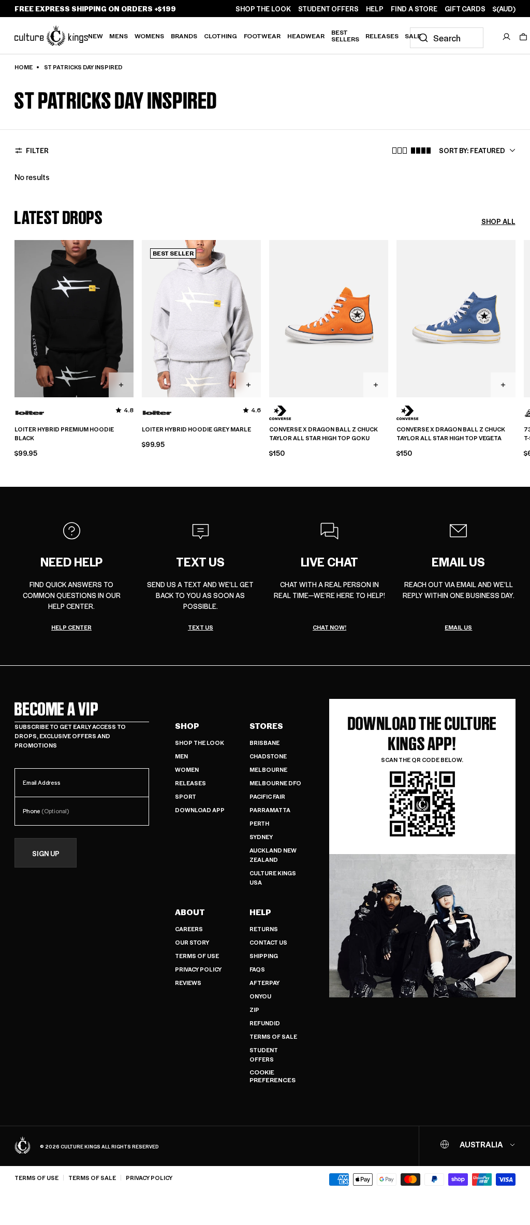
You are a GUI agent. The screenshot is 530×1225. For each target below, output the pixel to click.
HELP (375, 8)
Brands (184, 36)
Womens (149, 36)
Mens (118, 36)
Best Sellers (345, 35)
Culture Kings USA (272, 878)
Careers (189, 928)
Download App (200, 809)
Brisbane (264, 742)
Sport (185, 796)
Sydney (261, 836)
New (95, 36)
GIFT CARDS (465, 8)
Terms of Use (197, 955)
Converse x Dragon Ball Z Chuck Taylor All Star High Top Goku (323, 433)
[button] (523, 37)
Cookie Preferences (272, 1076)
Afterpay (264, 982)
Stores (266, 726)
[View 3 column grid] (399, 150)
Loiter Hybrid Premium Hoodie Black (64, 433)
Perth (259, 823)
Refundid (264, 1023)
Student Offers (263, 1054)
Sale (413, 36)
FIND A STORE (414, 8)
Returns (263, 928)
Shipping (263, 955)
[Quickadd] (121, 384)
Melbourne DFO (275, 783)
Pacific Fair (267, 796)
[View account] (507, 37)
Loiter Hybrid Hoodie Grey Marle (196, 429)
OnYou (260, 996)
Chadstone (268, 756)
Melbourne (268, 769)
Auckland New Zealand (273, 855)
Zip (254, 1009)
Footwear (262, 36)
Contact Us (268, 942)
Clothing (220, 36)
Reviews (188, 982)
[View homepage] (51, 35)
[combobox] (446, 37)
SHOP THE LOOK (263, 8)
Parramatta (269, 809)
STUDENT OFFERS (328, 8)
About (190, 912)
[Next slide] (515, 336)
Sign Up (46, 853)
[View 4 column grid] (421, 150)
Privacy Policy (198, 969)
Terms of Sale (273, 1036)
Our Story (192, 942)
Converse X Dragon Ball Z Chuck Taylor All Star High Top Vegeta (450, 433)
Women (187, 769)
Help (260, 912)
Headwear (306, 36)
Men (181, 756)
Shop (187, 726)
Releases (382, 36)
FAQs (257, 969)
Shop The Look (199, 742)
